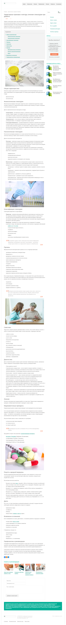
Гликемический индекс (55, 28)
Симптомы (9, 44)
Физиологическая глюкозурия (14, 36)
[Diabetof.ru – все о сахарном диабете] (10, 3)
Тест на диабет (53, 25)
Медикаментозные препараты (14, 49)
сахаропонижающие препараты (28, 433)
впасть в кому (16, 521)
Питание (47, 4)
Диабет (24, 4)
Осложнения (58, 4)
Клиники (52, 17)
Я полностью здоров (54, 50)
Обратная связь (20, 621)
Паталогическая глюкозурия (14, 38)
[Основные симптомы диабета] (19, 570)
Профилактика (41, 4)
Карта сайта (27, 621)
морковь (15, 513)
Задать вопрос (53, 23)
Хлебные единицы (54, 31)
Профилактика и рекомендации (13, 57)
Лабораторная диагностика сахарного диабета (29, 573)
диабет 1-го (10, 225)
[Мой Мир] (8, 557)
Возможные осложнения (12, 55)
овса (17, 483)
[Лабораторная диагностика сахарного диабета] (30, 570)
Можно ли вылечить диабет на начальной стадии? (57, 74)
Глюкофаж (13, 436)
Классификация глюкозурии (12, 40)
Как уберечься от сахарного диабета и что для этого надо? (57, 80)
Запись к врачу (53, 20)
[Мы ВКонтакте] (58, 618)
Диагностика (29, 4)
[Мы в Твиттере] (56, 618)
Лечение (35, 4)
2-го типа (16, 225)
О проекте (6, 621)
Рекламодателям (12, 621)
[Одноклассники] (6, 557)
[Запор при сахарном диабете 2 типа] (8, 570)
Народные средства (54, 43)
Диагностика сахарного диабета (14, 11)
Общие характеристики (11, 34)
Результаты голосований (54, 56)
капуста (19, 513)
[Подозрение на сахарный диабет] (40, 570)
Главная (5, 11)
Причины (8, 42)
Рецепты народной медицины (14, 51)
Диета (9, 53)
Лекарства (53, 4)
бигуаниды (8, 436)
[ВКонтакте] (5, 557)
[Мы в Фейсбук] (53, 618)
